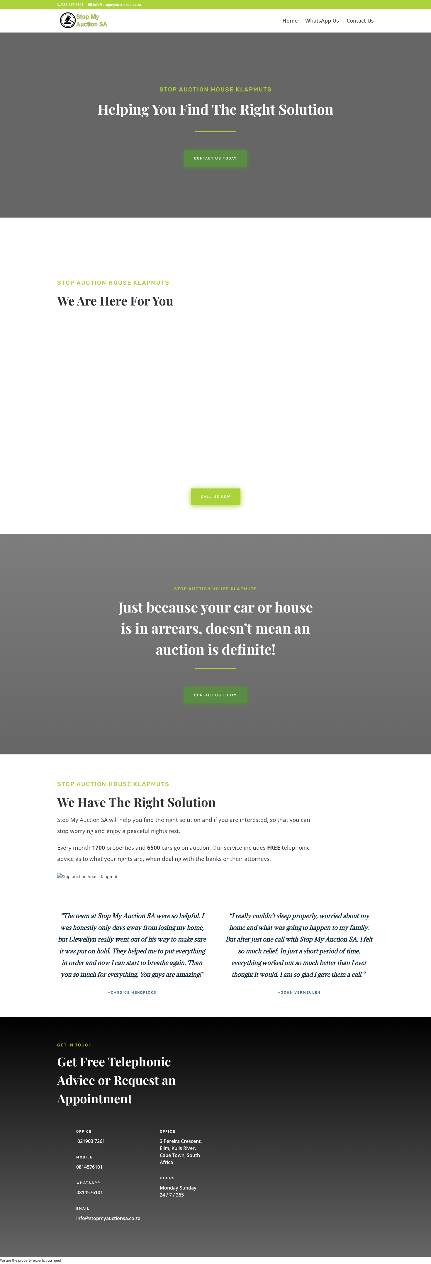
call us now (87, 456)
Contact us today (215, 158)
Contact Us (360, 21)
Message (244, 1145)
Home (290, 21)
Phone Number (251, 1074)
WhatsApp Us (322, 21)
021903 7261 (90, 1141)
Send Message (260, 1166)
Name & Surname (253, 1053)
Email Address (250, 1094)
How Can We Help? (254, 1115)
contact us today (215, 695)
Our (217, 847)
